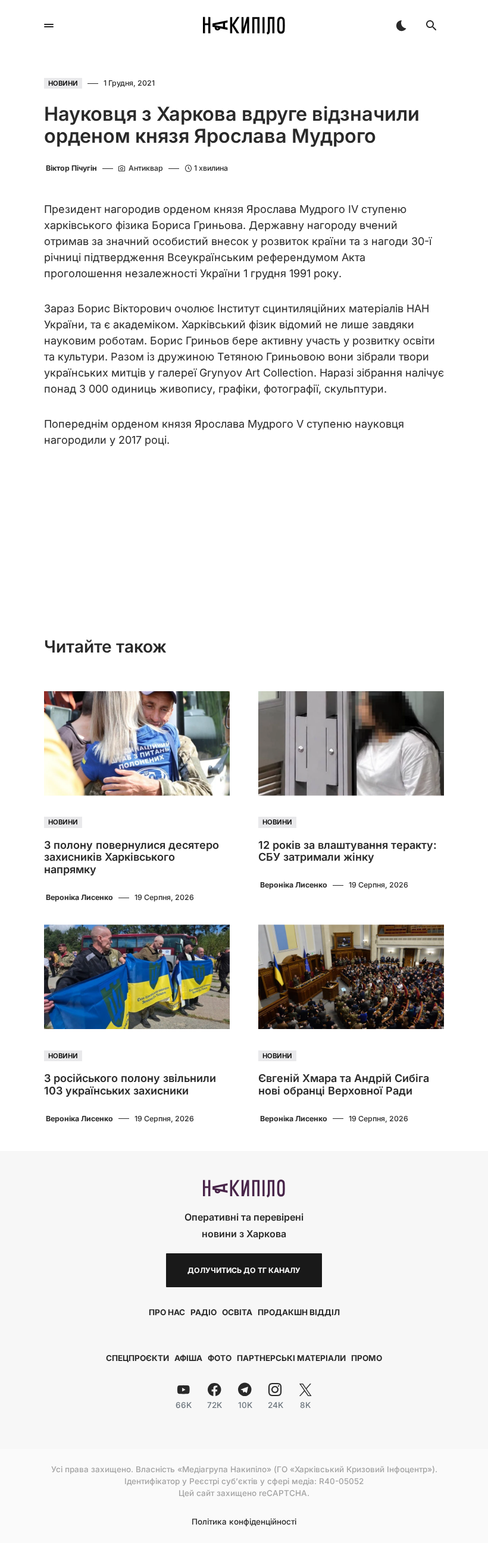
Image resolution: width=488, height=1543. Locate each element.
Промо (366, 1358)
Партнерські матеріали (291, 1358)
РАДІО (203, 1312)
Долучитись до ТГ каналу (244, 1270)
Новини (63, 83)
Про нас (167, 1312)
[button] (49, 26)
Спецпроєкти (137, 1358)
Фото (220, 1358)
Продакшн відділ (299, 1312)
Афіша (188, 1358)
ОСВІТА (237, 1312)
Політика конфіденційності (244, 1522)
